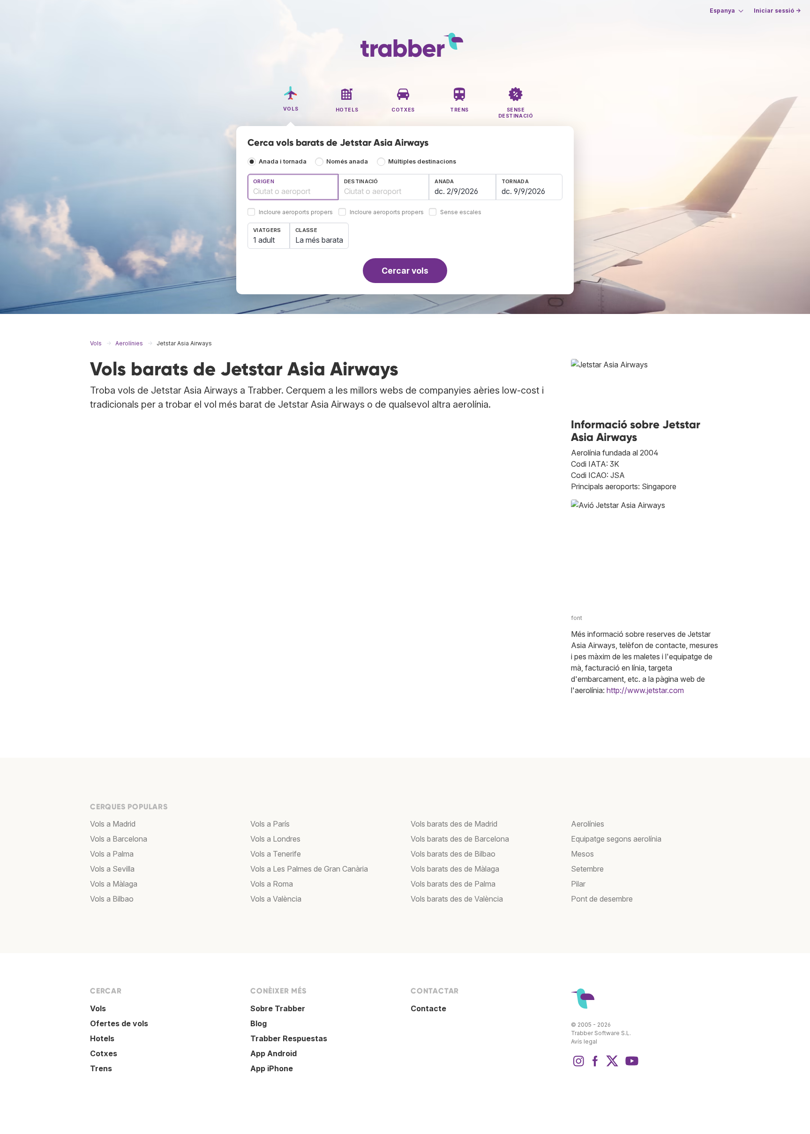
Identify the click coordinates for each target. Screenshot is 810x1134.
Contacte (428, 1008)
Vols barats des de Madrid (454, 823)
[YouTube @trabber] (630, 1065)
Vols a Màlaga (113, 883)
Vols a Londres (275, 838)
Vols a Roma (271, 883)
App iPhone (271, 1068)
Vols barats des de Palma (453, 883)
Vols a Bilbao (112, 898)
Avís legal (584, 1041)
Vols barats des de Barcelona (460, 838)
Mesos (582, 853)
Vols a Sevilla (112, 868)
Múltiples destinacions (422, 161)
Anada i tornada (283, 161)
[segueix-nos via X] (612, 1065)
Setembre (587, 868)
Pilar (578, 883)
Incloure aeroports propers (296, 212)
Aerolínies (587, 823)
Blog (258, 1023)
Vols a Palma (112, 853)
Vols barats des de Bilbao (453, 853)
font (576, 617)
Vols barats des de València (457, 898)
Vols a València (275, 898)
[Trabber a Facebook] (595, 1065)
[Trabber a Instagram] (578, 1065)
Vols (98, 1008)
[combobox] (293, 187)
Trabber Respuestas (288, 1038)
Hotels (102, 1038)
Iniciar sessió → (777, 10)
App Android (273, 1053)
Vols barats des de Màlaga (455, 868)
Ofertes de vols (119, 1023)
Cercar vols (405, 271)
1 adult (264, 240)
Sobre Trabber (277, 1008)
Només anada (347, 161)
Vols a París (270, 823)
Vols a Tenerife (275, 853)
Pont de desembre (602, 898)
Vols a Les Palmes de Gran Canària (309, 868)
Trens (101, 1068)
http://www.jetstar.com (645, 690)
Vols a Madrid (112, 823)
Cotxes (103, 1053)
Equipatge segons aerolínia (616, 838)
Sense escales (460, 212)
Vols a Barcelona (118, 838)
